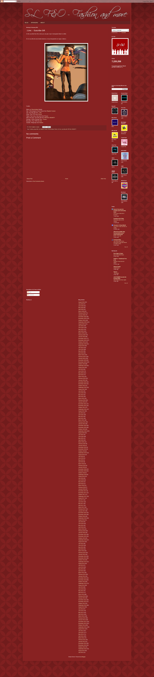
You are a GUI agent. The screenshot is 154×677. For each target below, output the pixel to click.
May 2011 (80, 634)
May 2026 (80, 307)
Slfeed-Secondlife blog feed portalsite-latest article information (119, 233)
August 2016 (81, 520)
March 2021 (81, 420)
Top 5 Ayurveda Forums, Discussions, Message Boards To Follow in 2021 (120, 242)
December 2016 (82, 512)
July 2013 (80, 587)
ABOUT (42, 22)
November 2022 (82, 383)
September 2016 (82, 518)
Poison (40, 114)
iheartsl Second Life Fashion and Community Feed (120, 211)
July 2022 (80, 391)
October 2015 (81, 538)
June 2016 (81, 523)
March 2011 (81, 638)
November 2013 (82, 580)
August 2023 (81, 367)
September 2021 (82, 409)
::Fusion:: (44, 119)
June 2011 (81, 632)
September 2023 (82, 365)
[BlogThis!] (45, 127)
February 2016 (82, 530)
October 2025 (81, 320)
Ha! (41, 121)
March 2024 (81, 354)
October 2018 (81, 472)
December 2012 (82, 599)
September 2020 (82, 431)
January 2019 (81, 467)
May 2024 (80, 351)
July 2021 (80, 413)
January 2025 (81, 336)
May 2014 (80, 569)
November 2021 (82, 405)
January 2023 (81, 380)
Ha (39, 129)
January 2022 (81, 402)
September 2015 (82, 540)
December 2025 (82, 316)
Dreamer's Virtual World (120, 225)
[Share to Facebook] (48, 127)
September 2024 (82, 344)
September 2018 (82, 474)
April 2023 (80, 374)
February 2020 (82, 443)
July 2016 (80, 521)
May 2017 (80, 503)
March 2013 (81, 594)
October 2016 (81, 516)
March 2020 (81, 442)
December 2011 (82, 621)
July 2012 (80, 609)
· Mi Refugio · (116, 273)
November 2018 (82, 471)
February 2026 (82, 313)
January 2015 (81, 554)
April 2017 (80, 505)
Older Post (103, 178)
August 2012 (81, 607)
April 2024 (80, 353)
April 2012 (80, 614)
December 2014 (82, 556)
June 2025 (81, 327)
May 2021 (80, 416)
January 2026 (81, 315)
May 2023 (80, 373)
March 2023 (81, 376)
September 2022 (82, 387)
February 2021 (82, 422)
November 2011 (82, 623)
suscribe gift (64, 129)
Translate (123, 32)
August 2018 (81, 476)
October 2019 (81, 451)
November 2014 (82, 558)
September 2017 (82, 496)
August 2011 (81, 628)
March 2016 (81, 529)
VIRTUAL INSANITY (49, 117)
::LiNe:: (40, 112)
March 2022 (81, 398)
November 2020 (82, 427)
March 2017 (81, 507)
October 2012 (81, 603)
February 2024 (82, 356)
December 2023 (82, 360)
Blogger (83, 656)
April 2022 (80, 396)
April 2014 (80, 570)
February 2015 (82, 552)
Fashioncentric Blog (119, 218)
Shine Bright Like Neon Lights (120, 279)
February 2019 (82, 465)
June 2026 (81, 305)
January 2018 (81, 489)
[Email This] (43, 127)
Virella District (116, 268)
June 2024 (81, 349)
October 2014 (81, 559)
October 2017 (81, 494)
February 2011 (81, 639)
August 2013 (81, 585)
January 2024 (81, 358)
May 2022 (80, 394)
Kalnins (41, 122)
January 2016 (81, 532)
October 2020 (81, 429)
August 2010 (81, 650)
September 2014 (82, 561)
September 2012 (82, 605)
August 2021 (81, 411)
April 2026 (80, 309)
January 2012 (81, 619)
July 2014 (80, 565)
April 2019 (80, 461)
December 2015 (82, 534)
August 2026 (81, 302)
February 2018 (82, 487)
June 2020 (81, 436)
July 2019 (80, 456)
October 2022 (81, 385)
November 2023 (82, 362)
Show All (126, 283)
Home (66, 178)
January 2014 (81, 576)
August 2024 (81, 345)
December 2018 (82, 469)
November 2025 (82, 318)
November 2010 (82, 645)
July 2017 (80, 500)
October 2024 (81, 342)
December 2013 (82, 578)
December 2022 (82, 382)
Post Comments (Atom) (38, 181)
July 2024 (80, 347)
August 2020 (81, 432)
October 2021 (81, 407)
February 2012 (82, 618)
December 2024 (82, 338)
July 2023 (80, 369)
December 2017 (82, 491)
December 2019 (82, 447)
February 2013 (82, 596)
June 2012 (81, 610)
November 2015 (82, 536)
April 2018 (80, 483)
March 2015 (81, 550)
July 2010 (80, 652)
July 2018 (80, 478)
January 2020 (81, 445)
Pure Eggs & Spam (118, 253)
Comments (31, 295)
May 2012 (80, 612)
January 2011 (81, 641)
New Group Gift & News (119, 254)
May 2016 (80, 525)
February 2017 (82, 509)
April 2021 (80, 418)
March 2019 (81, 463)
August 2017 (81, 498)
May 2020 (80, 438)
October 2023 (81, 363)
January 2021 (81, 423)
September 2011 (82, 627)
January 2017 (81, 511)
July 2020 (80, 434)
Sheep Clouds (117, 266)
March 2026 (81, 311)
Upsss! (115, 271)
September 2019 (82, 452)
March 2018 (81, 485)
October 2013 (81, 581)
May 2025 (80, 329)
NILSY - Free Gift (117, 235)
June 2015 (81, 545)
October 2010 (81, 647)
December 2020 (82, 425)
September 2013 (82, 583)
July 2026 (80, 304)
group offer (36, 129)
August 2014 (81, 563)
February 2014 (82, 574)
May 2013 (80, 590)
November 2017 (82, 492)
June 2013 (81, 589)
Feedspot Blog (117, 239)
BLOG (26, 22)
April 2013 (80, 592)
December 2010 (82, 643)
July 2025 (80, 325)
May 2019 (80, 460)
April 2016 (80, 527)
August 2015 (81, 541)
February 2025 (82, 334)
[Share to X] (46, 127)
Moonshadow (34, 109)
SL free (59, 129)
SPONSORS (34, 22)
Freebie (31, 129)
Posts (29, 292)
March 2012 (81, 616)
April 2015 (80, 549)
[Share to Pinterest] (50, 127)
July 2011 (80, 630)
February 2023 (82, 378)
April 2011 (80, 636)
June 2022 (81, 393)
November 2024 (82, 340)
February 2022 (82, 400)
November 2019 (82, 449)
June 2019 (81, 458)
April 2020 (80, 440)
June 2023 (81, 371)
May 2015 (80, 547)
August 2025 (81, 324)
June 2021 (81, 414)
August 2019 (81, 454)
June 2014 (81, 567)
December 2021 (82, 403)
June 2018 (81, 480)
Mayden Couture (51, 111)
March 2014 (81, 572)
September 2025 (82, 322)
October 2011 (81, 625)
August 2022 (81, 389)
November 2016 (82, 514)
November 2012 (82, 601)
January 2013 (81, 598)
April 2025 (80, 331)
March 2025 (81, 333)
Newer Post (29, 178)
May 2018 (80, 481)
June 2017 (81, 501)
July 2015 (80, 543)
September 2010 (82, 648)
